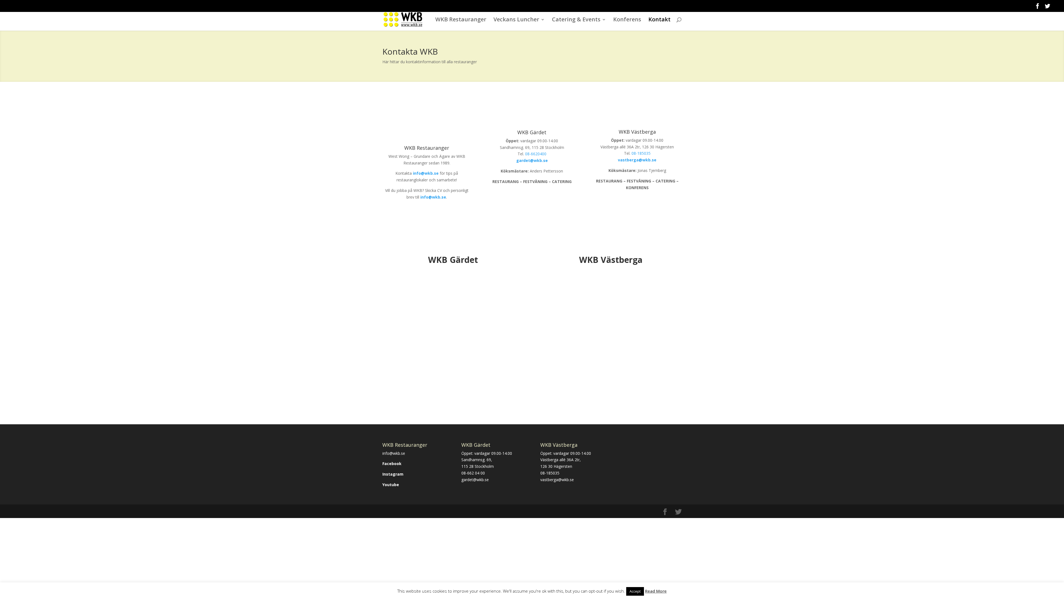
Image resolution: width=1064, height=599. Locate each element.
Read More (656, 591)
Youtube (390, 484)
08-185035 (641, 153)
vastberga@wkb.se (557, 479)
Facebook (391, 463)
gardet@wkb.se (475, 479)
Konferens (627, 20)
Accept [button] (635, 591)
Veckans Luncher (516, 20)
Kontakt (659, 20)
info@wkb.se (393, 453)
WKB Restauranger (460, 20)
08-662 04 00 (473, 473)
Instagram (392, 474)
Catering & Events (576, 20)
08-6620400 (535, 153)
